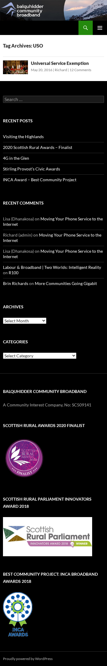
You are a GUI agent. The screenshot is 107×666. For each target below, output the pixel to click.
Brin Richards (15, 283)
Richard (61, 70)
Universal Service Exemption (60, 63)
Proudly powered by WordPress (28, 658)
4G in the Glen (16, 158)
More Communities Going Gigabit (66, 283)
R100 (13, 272)
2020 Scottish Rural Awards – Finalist (37, 147)
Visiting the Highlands (23, 136)
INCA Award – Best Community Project (39, 179)
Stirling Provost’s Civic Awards (31, 168)
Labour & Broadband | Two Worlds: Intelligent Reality (52, 267)
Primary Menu (100, 28)
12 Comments (80, 70)
